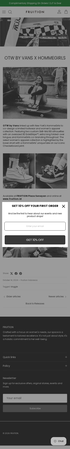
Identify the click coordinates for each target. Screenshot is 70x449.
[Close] (63, 206)
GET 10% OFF (35, 240)
